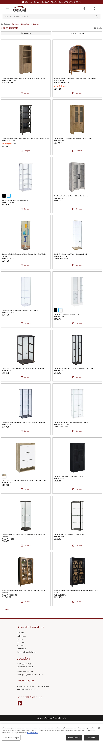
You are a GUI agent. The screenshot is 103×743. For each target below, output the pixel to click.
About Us (20, 645)
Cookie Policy (32, 733)
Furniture (15, 24)
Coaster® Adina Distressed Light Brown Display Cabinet (73, 138)
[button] (8, 9)
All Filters (27, 33)
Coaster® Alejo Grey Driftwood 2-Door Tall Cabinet (71, 196)
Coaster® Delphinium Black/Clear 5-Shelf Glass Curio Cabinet (23, 422)
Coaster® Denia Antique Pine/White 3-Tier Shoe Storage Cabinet (24, 480)
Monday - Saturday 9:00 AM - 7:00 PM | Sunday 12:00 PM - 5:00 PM (53, 2)
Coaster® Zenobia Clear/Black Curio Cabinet (69, 534)
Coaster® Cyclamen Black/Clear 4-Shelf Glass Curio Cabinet (74, 368)
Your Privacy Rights (11, 738)
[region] (51, 733)
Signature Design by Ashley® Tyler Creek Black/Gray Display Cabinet (25, 138)
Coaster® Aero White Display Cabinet (15, 200)
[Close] (99, 728)
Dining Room (25, 24)
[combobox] (77, 33)
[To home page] (19, 9)
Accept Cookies (74, 738)
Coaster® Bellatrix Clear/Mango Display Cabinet (70, 254)
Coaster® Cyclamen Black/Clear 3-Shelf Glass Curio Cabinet (23, 368)
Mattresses (21, 636)
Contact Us (21, 649)
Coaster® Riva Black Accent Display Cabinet (69, 476)
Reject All (91, 738)
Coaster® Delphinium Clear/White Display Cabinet (71, 422)
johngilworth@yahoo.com (33, 674)
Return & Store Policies (26, 652)
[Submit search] (96, 16)
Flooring (20, 639)
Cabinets (36, 24)
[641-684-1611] (94, 9)
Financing (20, 642)
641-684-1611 (28, 671)
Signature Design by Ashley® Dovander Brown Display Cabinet (23, 78)
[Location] (84, 9)
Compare (27, 93)
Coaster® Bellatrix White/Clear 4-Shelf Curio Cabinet (20, 310)
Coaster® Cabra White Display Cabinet (67, 314)
